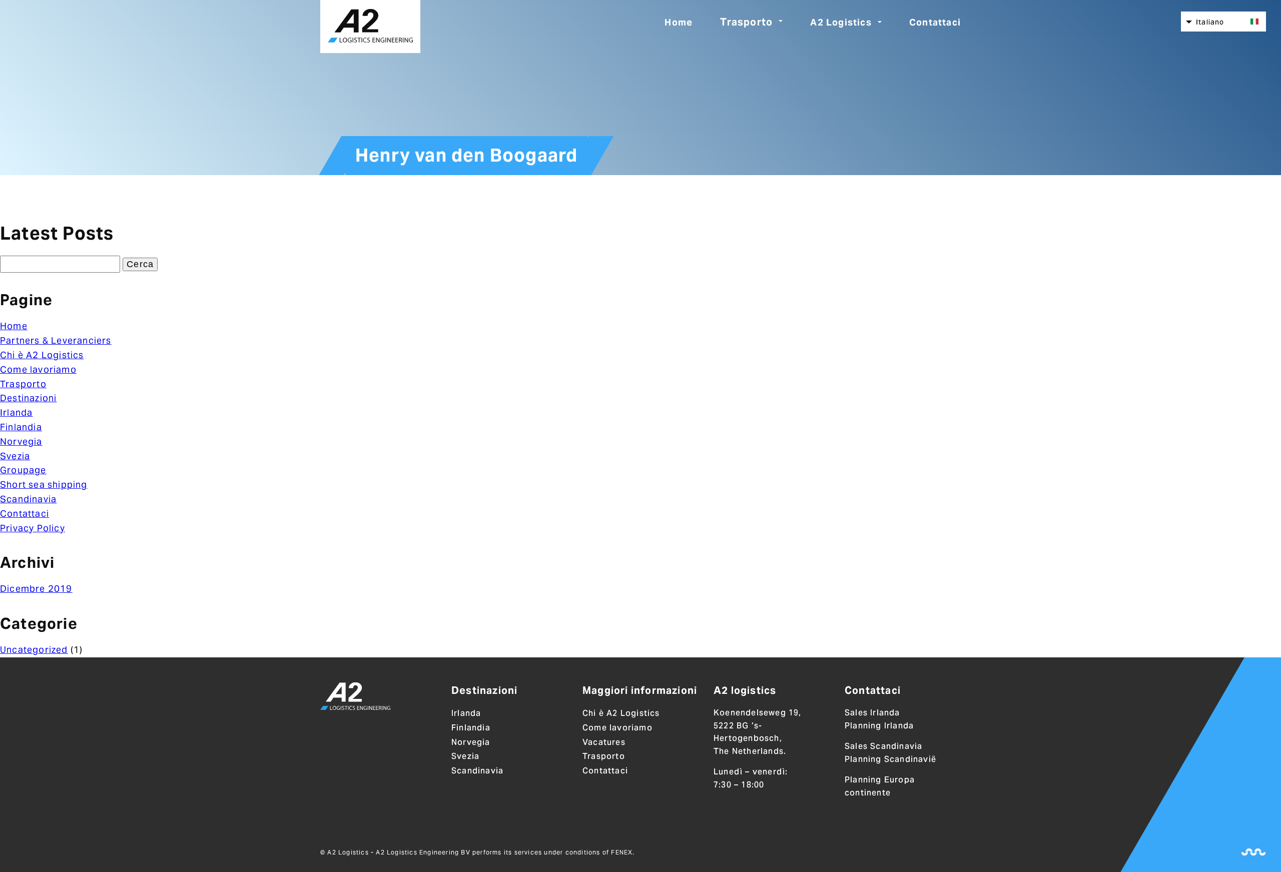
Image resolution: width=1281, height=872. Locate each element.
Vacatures (603, 742)
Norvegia (21, 441)
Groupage (23, 470)
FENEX (621, 852)
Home (679, 22)
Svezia (15, 456)
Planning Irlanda (879, 725)
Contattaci (935, 22)
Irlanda (16, 412)
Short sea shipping (44, 484)
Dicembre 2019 (36, 588)
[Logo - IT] (355, 698)
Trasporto (746, 22)
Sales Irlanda (872, 712)
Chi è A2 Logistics (42, 355)
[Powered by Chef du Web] (1253, 852)
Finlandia (21, 427)
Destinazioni (28, 398)
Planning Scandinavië (890, 759)
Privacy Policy (32, 528)
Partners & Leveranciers (56, 340)
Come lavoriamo (38, 369)
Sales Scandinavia (883, 746)
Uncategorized (34, 649)
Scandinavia (28, 499)
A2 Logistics (840, 22)
